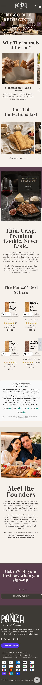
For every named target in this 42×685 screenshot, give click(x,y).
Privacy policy (22, 652)
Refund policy (8, 652)
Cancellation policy (30, 658)
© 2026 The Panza (8, 680)
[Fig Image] (10, 347)
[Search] (35, 6)
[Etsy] (18, 639)
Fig (10, 359)
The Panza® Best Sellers (21, 289)
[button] (9, 323)
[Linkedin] (9, 639)
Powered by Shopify (26, 680)
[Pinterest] (5, 639)
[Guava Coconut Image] (32, 307)
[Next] (39, 24)
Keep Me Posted (21, 596)
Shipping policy (25, 655)
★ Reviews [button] (40, 344)
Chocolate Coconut (31, 359)
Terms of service (9, 655)
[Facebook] (1, 639)
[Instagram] (14, 639)
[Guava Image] (10, 307)
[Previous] (3, 24)
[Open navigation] (4, 6)
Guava (10, 320)
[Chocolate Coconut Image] (32, 347)
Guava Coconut (31, 320)
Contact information (11, 658)
